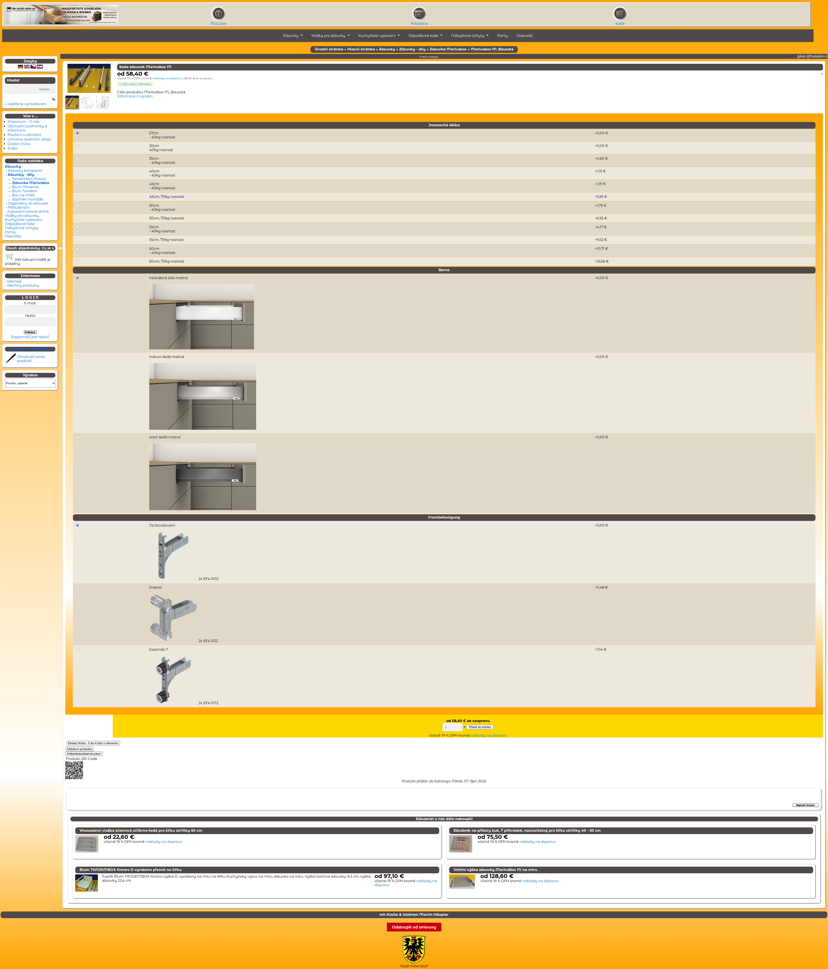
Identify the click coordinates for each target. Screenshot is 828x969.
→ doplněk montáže (25, 199)
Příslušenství (19, 207)
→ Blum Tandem (22, 191)
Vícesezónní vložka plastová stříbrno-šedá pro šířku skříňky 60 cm (141, 830)
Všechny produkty (23, 285)
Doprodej (525, 36)
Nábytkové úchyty (467, 36)
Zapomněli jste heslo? (30, 337)
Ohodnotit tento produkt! (31, 359)
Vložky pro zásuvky (328, 36)
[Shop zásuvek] (61, 13)
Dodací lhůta (19, 144)
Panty (502, 36)
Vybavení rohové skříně (28, 211)
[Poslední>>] (818, 56)
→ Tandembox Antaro (26, 179)
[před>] (802, 56)
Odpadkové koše (423, 36)
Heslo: (30, 316)
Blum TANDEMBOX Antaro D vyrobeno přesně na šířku (131, 870)
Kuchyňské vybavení (376, 36)
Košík (620, 24)
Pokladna (419, 24)
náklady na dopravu (167, 78)
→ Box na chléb (21, 195)
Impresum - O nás (23, 122)
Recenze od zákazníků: (30, 349)
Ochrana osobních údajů (29, 139)
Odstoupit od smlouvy (414, 927)
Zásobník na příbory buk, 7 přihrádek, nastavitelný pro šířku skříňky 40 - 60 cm (527, 830)
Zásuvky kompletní (25, 171)
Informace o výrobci (134, 96)
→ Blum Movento (23, 187)
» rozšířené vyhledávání (25, 104)
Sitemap (14, 281)
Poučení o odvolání (24, 135)
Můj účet (218, 24)
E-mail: (30, 303)
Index (13, 148)
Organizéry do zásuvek (28, 203)
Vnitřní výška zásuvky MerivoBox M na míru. (495, 870)
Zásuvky (290, 36)
